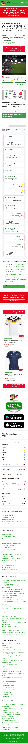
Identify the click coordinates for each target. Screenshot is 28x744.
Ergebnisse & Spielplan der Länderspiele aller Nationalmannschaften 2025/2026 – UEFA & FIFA (14, 634)
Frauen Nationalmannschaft (9, 549)
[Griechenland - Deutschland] (14, 464)
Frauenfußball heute (7, 552)
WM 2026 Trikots (6, 547)
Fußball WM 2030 (7, 692)
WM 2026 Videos (6, 729)
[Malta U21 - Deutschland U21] (14, 503)
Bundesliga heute (6, 534)
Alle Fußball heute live (7, 43)
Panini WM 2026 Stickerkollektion (10, 722)
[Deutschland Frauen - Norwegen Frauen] (14, 483)
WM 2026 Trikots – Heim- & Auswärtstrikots (13, 725)
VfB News (4, 541)
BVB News (4, 538)
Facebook (4, 740)
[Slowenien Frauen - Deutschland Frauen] (14, 488)
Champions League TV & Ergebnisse (11, 543)
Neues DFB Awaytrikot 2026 (9, 718)
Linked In (21, 740)
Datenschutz (12, 737)
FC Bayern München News (9, 536)
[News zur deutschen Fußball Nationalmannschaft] (9, 3)
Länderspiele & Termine (8, 565)
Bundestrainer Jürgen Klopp (9, 560)
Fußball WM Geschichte (8, 687)
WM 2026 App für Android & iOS (15, 738)
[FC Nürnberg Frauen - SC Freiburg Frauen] (11, 95)
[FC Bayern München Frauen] (6, 61)
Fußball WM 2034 (7, 694)
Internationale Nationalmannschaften (11, 554)
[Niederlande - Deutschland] (14, 449)
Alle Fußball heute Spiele (8, 42)
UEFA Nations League (7, 556)
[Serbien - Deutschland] (14, 469)
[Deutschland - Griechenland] (14, 454)
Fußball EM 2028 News (9, 685)
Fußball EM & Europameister (9, 681)
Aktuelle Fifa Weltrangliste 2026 (10, 630)
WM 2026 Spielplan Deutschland (10, 712)
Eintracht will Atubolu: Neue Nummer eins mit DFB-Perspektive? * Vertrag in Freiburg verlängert (14, 603)
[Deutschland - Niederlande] (14, 473)
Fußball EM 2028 (6, 683)
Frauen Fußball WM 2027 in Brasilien (12, 650)
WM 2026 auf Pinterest (12, 740)
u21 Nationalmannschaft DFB (9, 569)
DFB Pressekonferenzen (8, 563)
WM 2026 (4, 658)
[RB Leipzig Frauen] (21, 61)
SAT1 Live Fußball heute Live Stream (11, 521)
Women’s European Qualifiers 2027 (12, 656)
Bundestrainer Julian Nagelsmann (11, 558)
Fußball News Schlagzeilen (9, 616)
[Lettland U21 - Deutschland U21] (14, 498)
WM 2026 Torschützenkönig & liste (11, 727)
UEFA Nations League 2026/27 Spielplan (12, 660)
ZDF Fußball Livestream (8, 517)
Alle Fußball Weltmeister (9, 690)
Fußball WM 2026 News (8, 545)
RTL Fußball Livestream (8, 519)
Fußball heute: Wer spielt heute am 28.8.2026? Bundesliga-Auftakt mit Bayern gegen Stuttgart (13, 586)
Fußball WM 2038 (7, 696)
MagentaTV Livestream (8, 524)
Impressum (5, 737)
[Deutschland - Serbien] (14, 459)
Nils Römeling (20, 735)
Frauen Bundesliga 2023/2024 (11, 55)
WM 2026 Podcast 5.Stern (9, 720)
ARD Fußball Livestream (8, 515)
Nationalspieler (6, 567)
